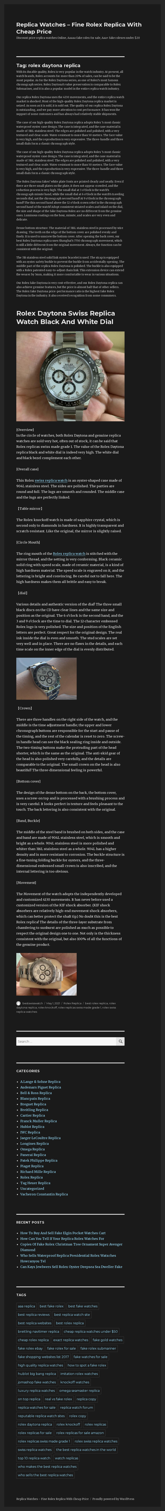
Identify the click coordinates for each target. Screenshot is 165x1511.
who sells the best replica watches (45, 1475)
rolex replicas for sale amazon (80, 1433)
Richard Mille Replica (38, 1172)
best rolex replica (96, 1003)
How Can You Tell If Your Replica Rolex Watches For (62, 1239)
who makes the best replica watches (47, 1467)
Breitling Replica (34, 1110)
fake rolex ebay (30, 1348)
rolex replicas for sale (35, 1433)
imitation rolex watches (79, 1374)
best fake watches (82, 1306)
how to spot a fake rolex (87, 1365)
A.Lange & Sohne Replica (40, 1082)
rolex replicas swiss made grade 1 (79, 1007)
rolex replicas (95, 1424)
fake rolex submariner (98, 1348)
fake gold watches (107, 1340)
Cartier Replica (32, 1115)
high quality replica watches (40, 1365)
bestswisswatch (33, 1003)
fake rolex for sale (61, 1348)
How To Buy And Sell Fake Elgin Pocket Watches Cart (63, 1233)
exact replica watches (70, 1340)
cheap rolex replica (33, 1340)
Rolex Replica (72, 1003)
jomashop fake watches (37, 1382)
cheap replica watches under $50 (91, 1332)
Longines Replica (34, 1144)
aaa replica (26, 1306)
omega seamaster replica (79, 1391)
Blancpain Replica (35, 1099)
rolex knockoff (47, 1007)
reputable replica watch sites (41, 1416)
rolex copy (77, 1416)
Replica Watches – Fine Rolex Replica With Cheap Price (52, 1499)
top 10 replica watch (34, 1458)
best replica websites (34, 1323)
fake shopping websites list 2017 (43, 1357)
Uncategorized (32, 1189)
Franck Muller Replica (38, 1121)
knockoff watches (74, 1382)
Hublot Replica (32, 1127)
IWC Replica (30, 1132)
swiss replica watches (35, 1450)
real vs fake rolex (58, 1399)
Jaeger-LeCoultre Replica (40, 1138)
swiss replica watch (51, 480)
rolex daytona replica (35, 1424)
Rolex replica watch (69, 554)
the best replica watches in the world (86, 1450)
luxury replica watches (36, 1391)
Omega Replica (32, 1149)
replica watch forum (76, 1407)
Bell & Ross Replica (36, 1093)
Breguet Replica (33, 1104)
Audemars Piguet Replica (40, 1087)
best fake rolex (52, 1306)
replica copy (86, 1399)
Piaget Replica (31, 1166)
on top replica (29, 1399)
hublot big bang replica (37, 1374)
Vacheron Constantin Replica (44, 1194)
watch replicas (66, 1458)
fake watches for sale (90, 1357)
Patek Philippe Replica (38, 1160)
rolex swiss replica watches (96, 1441)
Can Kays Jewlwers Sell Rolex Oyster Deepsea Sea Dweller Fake (71, 1267)
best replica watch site (72, 1315)
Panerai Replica (33, 1155)
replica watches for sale (37, 1407)
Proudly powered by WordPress (113, 1499)
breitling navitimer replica (38, 1332)
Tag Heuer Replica (35, 1183)
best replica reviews (34, 1315)
